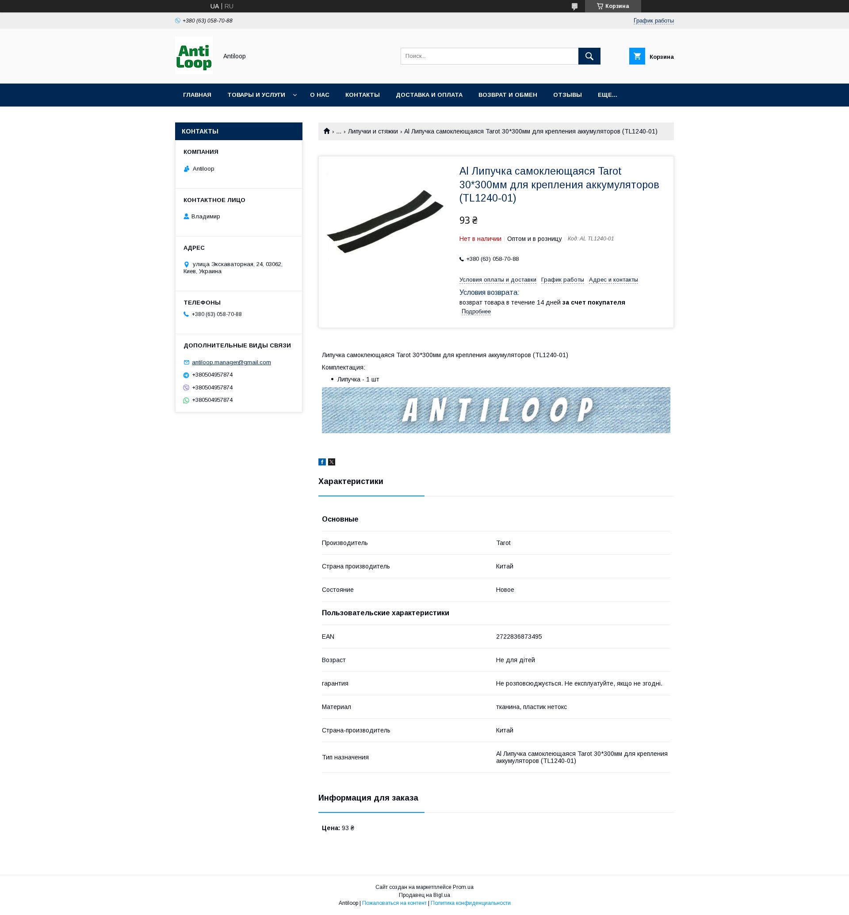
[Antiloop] (194, 72)
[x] (331, 463)
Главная (197, 95)
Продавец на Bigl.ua (424, 895)
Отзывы (567, 95)
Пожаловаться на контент (394, 903)
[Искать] (589, 56)
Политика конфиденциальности (471, 903)
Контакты (362, 95)
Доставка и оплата (429, 95)
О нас (319, 95)
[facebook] (322, 463)
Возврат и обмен (507, 95)
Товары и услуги (256, 95)
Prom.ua (463, 887)
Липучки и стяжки (373, 131)
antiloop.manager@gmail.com (231, 362)
